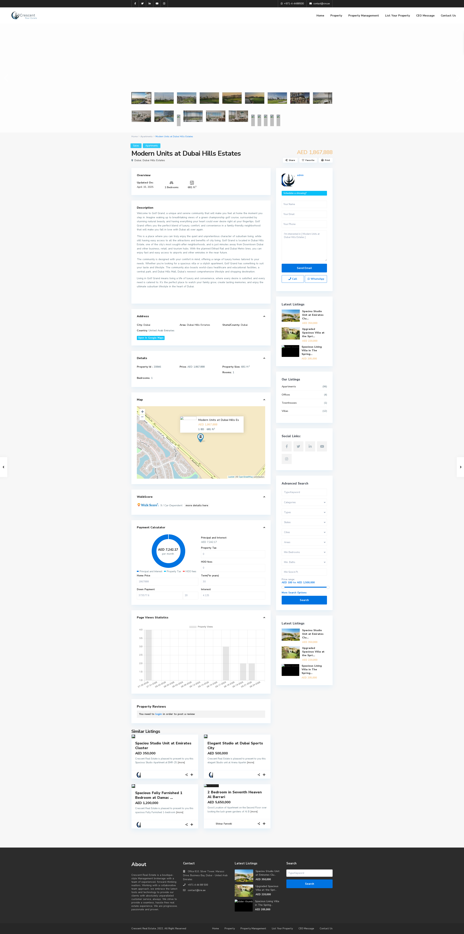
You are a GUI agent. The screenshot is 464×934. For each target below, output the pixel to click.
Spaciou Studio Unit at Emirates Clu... (313, 315)
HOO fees (206, 562)
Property (336, 15)
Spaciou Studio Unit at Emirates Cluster (163, 745)
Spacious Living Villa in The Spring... (312, 350)
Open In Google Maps (150, 337)
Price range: (288, 579)
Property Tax (208, 548)
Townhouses (289, 403)
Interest (206, 589)
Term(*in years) (210, 575)
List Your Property (397, 15)
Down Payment (146, 589)
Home (320, 15)
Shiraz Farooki (224, 823)
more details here (197, 505)
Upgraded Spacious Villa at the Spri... (313, 332)
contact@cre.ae (197, 890)
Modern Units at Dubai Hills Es (218, 420)
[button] (6, 78)
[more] (181, 762)
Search (304, 600)
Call (294, 279)
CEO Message (425, 15)
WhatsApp (317, 279)
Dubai (137, 160)
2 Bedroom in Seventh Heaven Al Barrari (235, 794)
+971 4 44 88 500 (198, 885)
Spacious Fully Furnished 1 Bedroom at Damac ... (158, 795)
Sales (136, 145)
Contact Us (448, 15)
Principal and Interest (214, 537)
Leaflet (231, 477)
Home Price (143, 575)
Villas (285, 411)
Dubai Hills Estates (154, 160)
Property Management (363, 15)
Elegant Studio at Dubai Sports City (235, 745)
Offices (286, 394)
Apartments (146, 136)
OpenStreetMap (246, 477)
